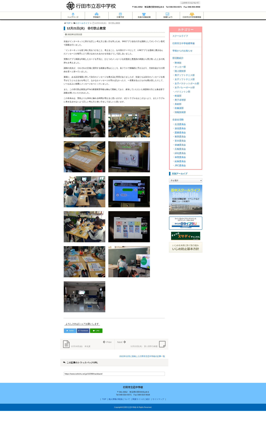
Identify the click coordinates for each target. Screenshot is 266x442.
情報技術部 (180, 112)
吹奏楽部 (179, 108)
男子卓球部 (180, 100)
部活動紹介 (178, 58)
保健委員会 (180, 145)
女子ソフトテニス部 (185, 79)
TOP (68, 23)
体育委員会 (180, 157)
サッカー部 (180, 67)
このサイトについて (190, 3)
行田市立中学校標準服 (183, 43)
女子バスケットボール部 (187, 83)
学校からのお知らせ (182, 51)
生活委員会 (180, 124)
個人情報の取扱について (119, 399)
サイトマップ (158, 399)
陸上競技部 (180, 71)
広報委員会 (180, 149)
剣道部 (178, 96)
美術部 (178, 104)
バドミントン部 (182, 92)
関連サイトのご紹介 (141, 399)
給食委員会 (180, 161)
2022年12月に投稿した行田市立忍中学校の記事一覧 (142, 356)
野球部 (178, 63)
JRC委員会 (180, 165)
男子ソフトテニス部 (185, 75)
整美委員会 (180, 137)
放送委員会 (180, 128)
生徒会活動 (178, 119)
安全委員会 (180, 141)
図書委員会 (180, 133)
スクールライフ (82, 23)
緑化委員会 (180, 153)
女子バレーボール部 (185, 87)
